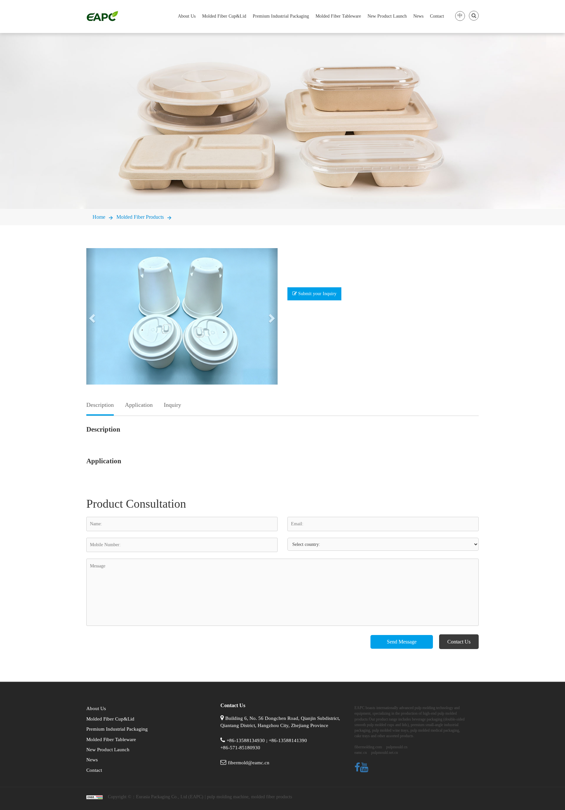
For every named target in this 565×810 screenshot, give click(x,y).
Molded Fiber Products (140, 217)
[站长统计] (94, 796)
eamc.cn (360, 752)
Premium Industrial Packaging (281, 16)
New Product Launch (387, 16)
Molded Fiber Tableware (338, 16)
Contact (437, 16)
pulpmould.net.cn (384, 752)
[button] (91, 316)
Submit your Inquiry (316, 293)
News (418, 16)
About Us (187, 16)
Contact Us (459, 641)
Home (99, 217)
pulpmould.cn (396, 747)
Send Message (402, 641)
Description (100, 405)
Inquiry (172, 405)
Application (139, 405)
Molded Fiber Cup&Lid (224, 16)
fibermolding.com (368, 747)
